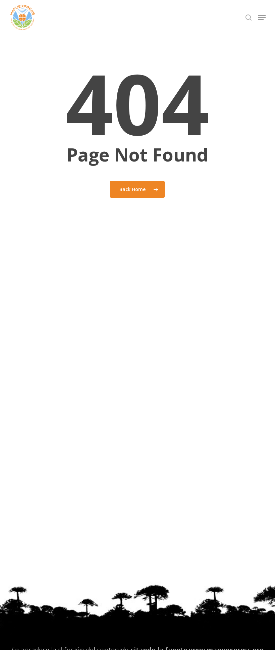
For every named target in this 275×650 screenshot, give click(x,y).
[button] (262, 17)
